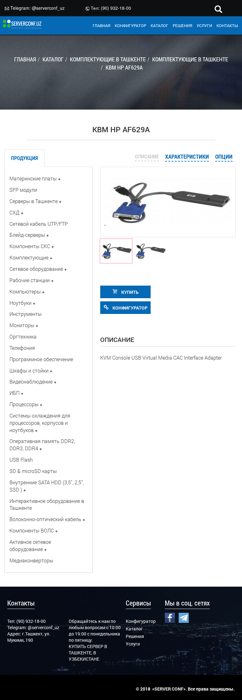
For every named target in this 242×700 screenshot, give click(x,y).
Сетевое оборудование (36, 268)
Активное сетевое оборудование (30, 545)
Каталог (134, 629)
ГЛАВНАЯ (101, 25)
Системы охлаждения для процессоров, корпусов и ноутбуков (39, 422)
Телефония (22, 347)
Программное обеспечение (41, 359)
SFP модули (23, 189)
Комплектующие (29, 257)
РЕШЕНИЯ (182, 25)
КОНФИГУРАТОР (130, 25)
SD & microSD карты (33, 471)
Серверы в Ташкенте (33, 201)
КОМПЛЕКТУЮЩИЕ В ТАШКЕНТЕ (108, 59)
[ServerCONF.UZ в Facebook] (170, 617)
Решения (135, 636)
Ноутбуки (20, 302)
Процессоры (23, 404)
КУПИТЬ (129, 292)
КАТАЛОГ (159, 25)
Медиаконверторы (31, 560)
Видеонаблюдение (31, 381)
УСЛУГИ (204, 25)
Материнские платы (33, 178)
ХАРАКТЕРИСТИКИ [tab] (187, 156)
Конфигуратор (141, 621)
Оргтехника (23, 336)
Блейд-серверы (27, 234)
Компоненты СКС (29, 246)
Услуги (133, 644)
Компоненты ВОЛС (31, 530)
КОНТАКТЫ (227, 25)
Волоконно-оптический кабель (45, 519)
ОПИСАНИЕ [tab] (147, 156)
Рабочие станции (29, 280)
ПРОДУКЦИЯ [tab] (24, 158)
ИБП (14, 393)
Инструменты (25, 313)
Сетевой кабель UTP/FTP (38, 223)
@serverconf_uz (48, 8)
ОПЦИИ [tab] (224, 156)
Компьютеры (25, 291)
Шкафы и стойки (29, 370)
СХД (14, 212)
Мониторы (21, 325)
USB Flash (21, 459)
